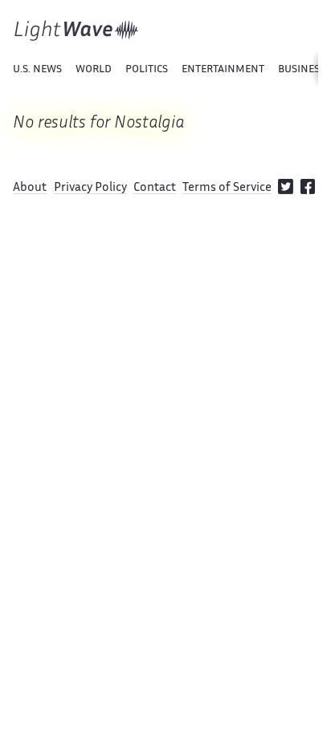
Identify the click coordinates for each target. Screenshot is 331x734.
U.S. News (37, 70)
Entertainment (223, 70)
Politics (146, 70)
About (30, 188)
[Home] (76, 30)
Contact (154, 188)
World (94, 70)
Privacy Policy (90, 188)
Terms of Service (227, 188)
